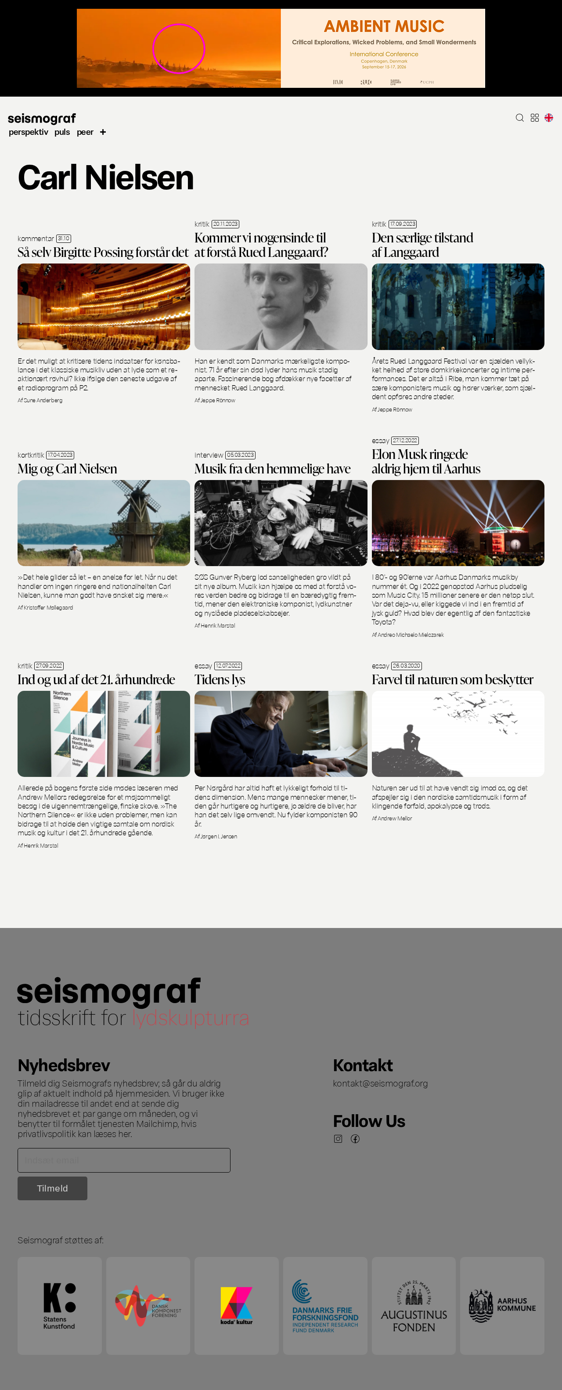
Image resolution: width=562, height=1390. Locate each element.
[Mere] (103, 131)
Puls (62, 131)
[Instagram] (338, 1139)
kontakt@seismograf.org (380, 1082)
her (124, 1133)
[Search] (520, 118)
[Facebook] (355, 1139)
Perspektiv (28, 131)
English (548, 117)
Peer (85, 131)
